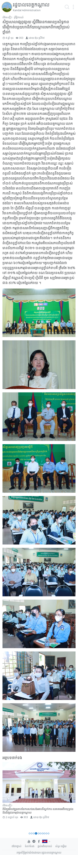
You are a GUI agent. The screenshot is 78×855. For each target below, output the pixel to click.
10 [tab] (48, 833)
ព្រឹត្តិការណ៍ (19, 17)
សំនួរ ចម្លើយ (61, 846)
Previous (7, 796)
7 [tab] (42, 833)
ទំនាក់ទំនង (29, 846)
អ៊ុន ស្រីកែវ (40, 38)
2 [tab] (31, 833)
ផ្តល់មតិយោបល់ (45, 846)
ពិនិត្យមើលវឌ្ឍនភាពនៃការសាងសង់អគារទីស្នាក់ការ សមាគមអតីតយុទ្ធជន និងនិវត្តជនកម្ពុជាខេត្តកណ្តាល (37, 810)
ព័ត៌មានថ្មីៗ (7, 17)
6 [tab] (40, 833)
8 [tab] (44, 833)
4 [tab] (36, 833)
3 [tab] (34, 833)
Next (70, 796)
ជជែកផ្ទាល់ (16, 846)
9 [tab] (46, 833)
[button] (73, 7)
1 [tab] (29, 833)
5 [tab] (38, 833)
